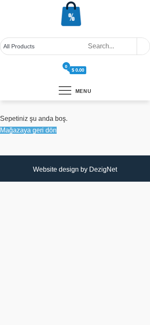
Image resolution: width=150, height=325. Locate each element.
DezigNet (103, 169)
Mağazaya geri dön (28, 130)
